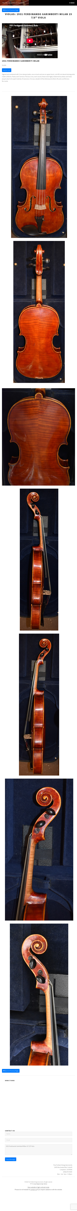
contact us (33, 1189)
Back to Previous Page (11, 10)
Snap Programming (38, 1183)
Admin (45, 1183)
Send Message (10, 1159)
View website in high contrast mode (38, 1187)
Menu (73, 3)
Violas (10, 14)
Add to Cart (6, 70)
